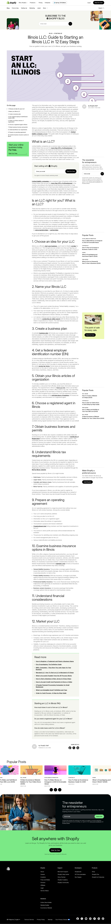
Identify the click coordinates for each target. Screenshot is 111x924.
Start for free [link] (71, 171)
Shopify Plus (95, 874)
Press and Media (45, 880)
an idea (73, 246)
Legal (41, 888)
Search (100, 8)
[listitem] (55, 775)
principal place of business (60, 395)
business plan (43, 333)
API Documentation (80, 874)
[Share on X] (73, 747)
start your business (51, 246)
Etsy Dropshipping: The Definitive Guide (49, 664)
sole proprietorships (41, 230)
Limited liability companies (40, 181)
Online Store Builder (46, 902)
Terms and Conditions (95, 182)
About (42, 871)
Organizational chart (39, 526)
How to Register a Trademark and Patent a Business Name (55, 661)
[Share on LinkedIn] (77, 747)
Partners (42, 882)
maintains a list (60, 563)
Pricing (40, 2)
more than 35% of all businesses (61, 148)
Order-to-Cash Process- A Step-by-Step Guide (51, 693)
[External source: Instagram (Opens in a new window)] (90, 918)
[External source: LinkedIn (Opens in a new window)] (99, 918)
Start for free (99, 2)
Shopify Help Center (63, 874)
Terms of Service (29, 919)
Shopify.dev (78, 871)
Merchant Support (63, 871)
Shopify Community (63, 882)
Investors (43, 877)
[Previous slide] (51, 789)
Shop (93, 871)
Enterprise (47, 2)
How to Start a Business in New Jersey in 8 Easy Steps (53, 679)
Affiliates (42, 885)
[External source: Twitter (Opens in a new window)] (82, 918)
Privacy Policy (86, 183)
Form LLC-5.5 (61, 388)
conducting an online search (51, 319)
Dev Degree (78, 877)
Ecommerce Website (46, 908)
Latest (39, 8)
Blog (8, 8)
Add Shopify (87, 482)
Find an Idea (15, 8)
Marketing (32, 8)
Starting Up (24, 8)
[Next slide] (59, 789)
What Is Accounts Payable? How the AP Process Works (54, 675)
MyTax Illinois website (39, 470)
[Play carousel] (55, 789)
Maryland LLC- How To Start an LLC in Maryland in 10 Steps (55, 672)
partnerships (54, 230)
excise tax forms (44, 366)
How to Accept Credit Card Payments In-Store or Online (54, 682)
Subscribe (99, 816)
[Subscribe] (70, 24)
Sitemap (50, 919)
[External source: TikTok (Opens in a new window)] (94, 918)
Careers (42, 874)
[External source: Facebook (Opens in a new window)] (77, 918)
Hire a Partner (61, 877)
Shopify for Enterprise (98, 877)
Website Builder (44, 905)
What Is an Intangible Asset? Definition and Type (51, 690)
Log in (89, 2)
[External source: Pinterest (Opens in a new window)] (103, 918)
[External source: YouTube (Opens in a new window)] (86, 918)
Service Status (44, 890)
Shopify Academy (63, 880)
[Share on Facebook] (70, 747)
